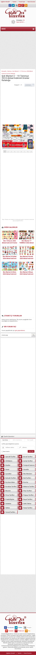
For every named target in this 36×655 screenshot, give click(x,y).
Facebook (10, 627)
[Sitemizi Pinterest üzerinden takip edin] (22, 5)
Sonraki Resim (29, 84)
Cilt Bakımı (8, 461)
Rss (29, 631)
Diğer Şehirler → (20, 22)
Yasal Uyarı (22, 1)
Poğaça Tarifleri (28, 495)
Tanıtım (14, 1)
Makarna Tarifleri (28, 486)
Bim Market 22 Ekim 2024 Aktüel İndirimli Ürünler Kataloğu (9, 274)
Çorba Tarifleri (28, 461)
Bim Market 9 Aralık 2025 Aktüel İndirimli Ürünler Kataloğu (26, 258)
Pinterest (21, 631)
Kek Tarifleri (27, 478)
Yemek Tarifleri (10, 512)
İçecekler (8, 474)
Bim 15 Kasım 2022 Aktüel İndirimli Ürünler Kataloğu (9, 243)
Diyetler (7, 465)
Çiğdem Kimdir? (5, 1)
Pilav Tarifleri (27, 491)
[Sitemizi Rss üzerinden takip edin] (26, 5)
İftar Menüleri (27, 474)
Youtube (11, 631)
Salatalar (8, 503)
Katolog (9, 71)
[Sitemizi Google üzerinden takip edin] (16, 5)
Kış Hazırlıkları (10, 482)
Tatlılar (7, 508)
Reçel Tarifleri (27, 499)
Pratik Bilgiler (9, 499)
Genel (7, 469)
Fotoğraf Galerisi (28, 465)
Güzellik (26, 469)
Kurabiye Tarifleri (11, 486)
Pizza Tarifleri (9, 495)
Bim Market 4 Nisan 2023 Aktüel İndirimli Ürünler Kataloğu (26, 274)
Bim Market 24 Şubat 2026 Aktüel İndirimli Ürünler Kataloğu (9, 258)
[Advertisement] (18, 50)
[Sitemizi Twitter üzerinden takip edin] (13, 5)
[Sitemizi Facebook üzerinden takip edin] (10, 5)
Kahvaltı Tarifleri (10, 478)
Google (29, 627)
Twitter (20, 627)
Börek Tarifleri (28, 456)
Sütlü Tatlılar (27, 503)
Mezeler (8, 491)
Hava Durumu (31, 1)
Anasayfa (4, 71)
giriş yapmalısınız (20, 330)
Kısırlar (25, 482)
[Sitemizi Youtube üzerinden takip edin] (19, 5)
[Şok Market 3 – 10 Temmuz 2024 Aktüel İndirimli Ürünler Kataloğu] (18, 136)
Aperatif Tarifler (10, 456)
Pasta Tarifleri (27, 508)
